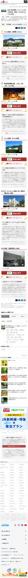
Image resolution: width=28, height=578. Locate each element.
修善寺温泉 (21, 482)
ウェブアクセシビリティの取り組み (10, 551)
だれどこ (8, 515)
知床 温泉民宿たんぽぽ (11, 248)
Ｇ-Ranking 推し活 (14, 518)
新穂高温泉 (21, 490)
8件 (16, 48)
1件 (8, 268)
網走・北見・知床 (13, 332)
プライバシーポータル (18, 555)
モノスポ (14, 517)
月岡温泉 (12, 480)
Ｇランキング (3, 515)
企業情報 (4, 539)
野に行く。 (19, 517)
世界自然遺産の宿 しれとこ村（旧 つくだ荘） (13, 84)
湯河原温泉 (3, 482)
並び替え (3, 321)
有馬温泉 (12, 493)
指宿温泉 (12, 511)
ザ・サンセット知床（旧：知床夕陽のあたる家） (14, 192)
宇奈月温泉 (21, 488)
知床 (8, 332)
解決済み (22, 316)
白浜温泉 (21, 493)
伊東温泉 (12, 482)
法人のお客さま (6, 535)
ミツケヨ (2, 518)
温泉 (16, 337)
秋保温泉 (12, 469)
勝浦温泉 (2, 495)
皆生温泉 (21, 498)
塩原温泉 (12, 477)
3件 (16, 154)
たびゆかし (8, 518)
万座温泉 (12, 475)
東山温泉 (21, 469)
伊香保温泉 (3, 475)
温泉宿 (19, 337)
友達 (4, 349)
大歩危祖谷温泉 (13, 508)
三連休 (8, 337)
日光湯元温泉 (3, 506)
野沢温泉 (21, 477)
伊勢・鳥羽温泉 (22, 506)
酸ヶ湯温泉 (12, 503)
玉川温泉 (21, 503)
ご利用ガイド (13, 514)
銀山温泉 (12, 472)
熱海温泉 (2, 511)
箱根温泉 (12, 506)
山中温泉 (21, 485)
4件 (16, 101)
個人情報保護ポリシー (7, 555)
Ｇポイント (20, 514)
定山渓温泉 (3, 464)
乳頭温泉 (12, 467)
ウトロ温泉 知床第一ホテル (13, 32)
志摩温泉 (2, 508)
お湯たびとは (7, 514)
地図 (16, 49)
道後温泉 (12, 495)
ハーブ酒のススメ (13, 520)
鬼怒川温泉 (3, 477)
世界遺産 (21, 339)
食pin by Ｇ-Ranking (22, 518)
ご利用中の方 (5, 543)
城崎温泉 (2, 493)
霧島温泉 (2, 503)
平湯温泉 (12, 490)
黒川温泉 (21, 501)
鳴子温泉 (21, 467)
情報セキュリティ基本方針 (8, 561)
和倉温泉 (12, 485)
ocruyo (12, 515)
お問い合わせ (5, 548)
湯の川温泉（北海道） (4, 468)
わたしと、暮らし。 (22, 515)
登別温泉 (12, 464)
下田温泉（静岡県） (4, 486)
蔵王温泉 (2, 472)
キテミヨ (3, 517)
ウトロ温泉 (18, 334)
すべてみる (23, 355)
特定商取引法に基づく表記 (17, 558)
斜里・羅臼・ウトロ (11, 334)
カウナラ (23, 517)
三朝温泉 (2, 498)
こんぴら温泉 (22, 495)
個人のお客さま (6, 531)
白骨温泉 (2, 480)
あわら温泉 (12, 488)
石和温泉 (21, 480)
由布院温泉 (21, 508)
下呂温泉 (2, 490)
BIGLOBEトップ (5, 564)
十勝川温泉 (21, 464)
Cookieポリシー (5, 558)
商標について (19, 561)
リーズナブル (15, 339)
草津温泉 (21, 472)
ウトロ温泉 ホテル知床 (11, 138)
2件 (16, 208)
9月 (23, 334)
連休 (12, 337)
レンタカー (9, 339)
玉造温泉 (12, 498)
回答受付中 (14, 316)
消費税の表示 (12, 548)
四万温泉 (21, 475)
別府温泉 (12, 501)
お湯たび (16, 515)
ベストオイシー (8, 517)
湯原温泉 (2, 501)
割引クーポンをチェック (15, 57)
